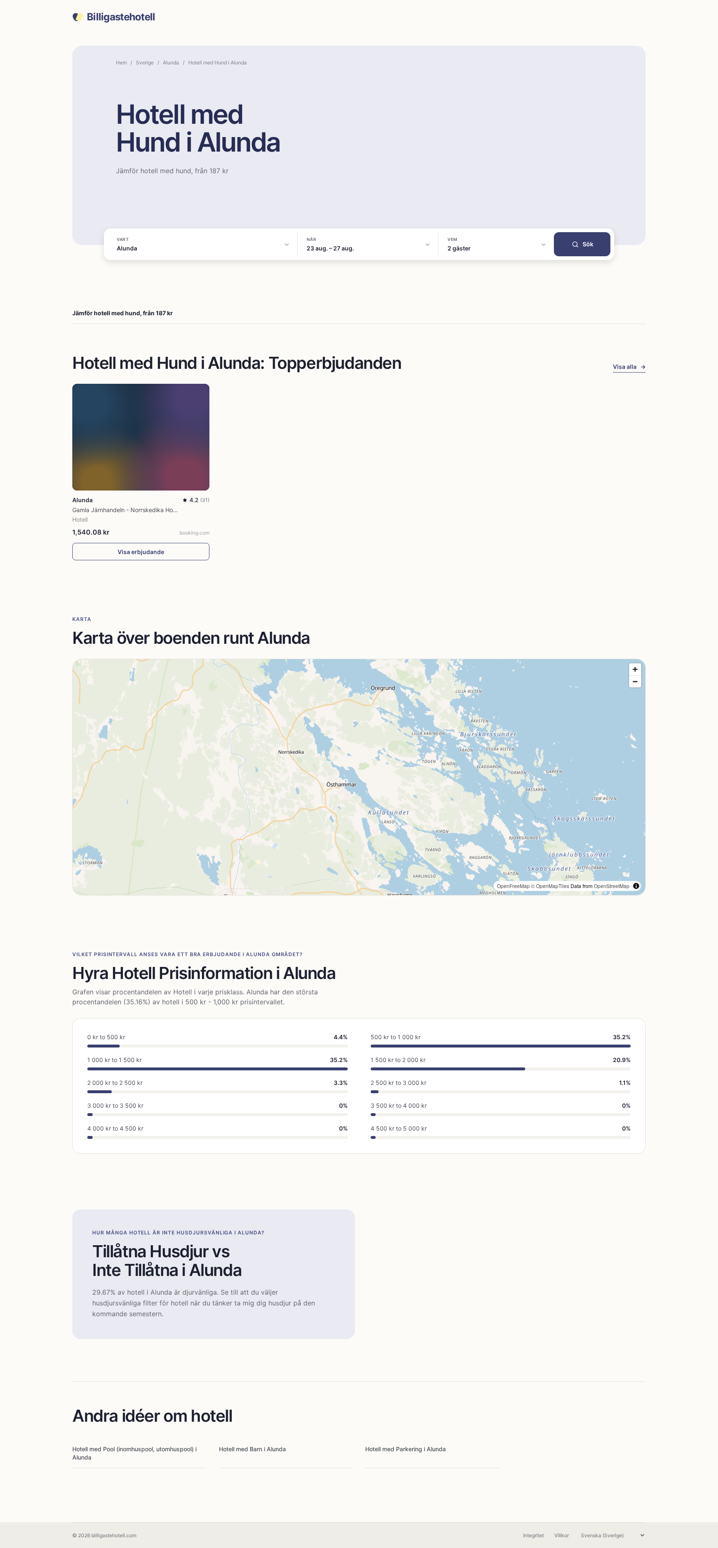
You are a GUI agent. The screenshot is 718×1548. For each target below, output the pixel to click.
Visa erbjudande (141, 551)
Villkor (561, 1535)
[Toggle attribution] (636, 886)
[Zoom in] (635, 669)
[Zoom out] (635, 681)
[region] (359, 777)
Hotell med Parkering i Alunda (405, 1448)
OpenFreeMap (513, 885)
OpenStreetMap (611, 885)
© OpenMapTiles (550, 885)
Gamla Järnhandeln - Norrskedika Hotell (126, 509)
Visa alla (629, 366)
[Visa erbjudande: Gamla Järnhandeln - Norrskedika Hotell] (140, 437)
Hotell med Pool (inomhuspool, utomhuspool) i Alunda (134, 1453)
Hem (121, 62)
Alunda (171, 62)
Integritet (533, 1535)
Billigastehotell (121, 17)
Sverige (145, 62)
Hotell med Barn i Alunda (252, 1448)
